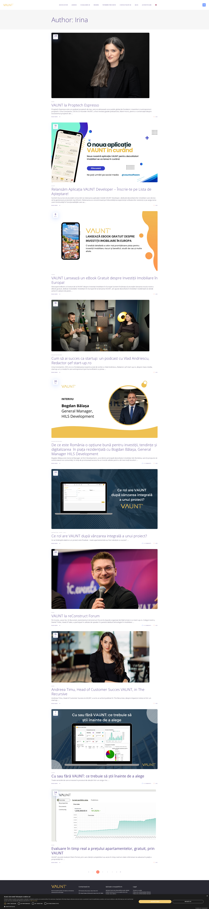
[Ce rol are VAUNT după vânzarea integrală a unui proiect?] (104, 499)
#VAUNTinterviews (56, 355)
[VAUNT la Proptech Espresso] (100, 65)
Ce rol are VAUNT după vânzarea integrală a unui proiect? (99, 535)
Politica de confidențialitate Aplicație (142, 893)
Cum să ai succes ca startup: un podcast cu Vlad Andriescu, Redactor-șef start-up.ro (100, 360)
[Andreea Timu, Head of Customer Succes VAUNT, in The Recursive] (100, 657)
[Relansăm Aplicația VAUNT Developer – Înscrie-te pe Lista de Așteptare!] (104, 152)
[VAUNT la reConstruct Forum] (104, 579)
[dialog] (104, 901)
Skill (64, 532)
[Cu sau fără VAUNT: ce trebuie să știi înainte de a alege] (104, 739)
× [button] (207, 896)
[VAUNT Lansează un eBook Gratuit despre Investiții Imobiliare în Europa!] (104, 241)
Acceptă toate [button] (155, 901)
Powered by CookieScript (201, 908)
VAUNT (53, 185)
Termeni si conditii (137, 890)
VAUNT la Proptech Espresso (75, 105)
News (52, 101)
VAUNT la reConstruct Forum (75, 615)
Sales (60, 532)
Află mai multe (33, 900)
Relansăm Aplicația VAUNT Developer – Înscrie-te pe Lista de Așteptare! (101, 191)
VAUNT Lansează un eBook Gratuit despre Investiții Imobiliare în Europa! (104, 280)
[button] (69, 906)
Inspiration (54, 532)
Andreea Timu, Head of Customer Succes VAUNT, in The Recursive (97, 691)
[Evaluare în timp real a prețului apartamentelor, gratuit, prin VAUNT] (103, 815)
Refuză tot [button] (188, 901)
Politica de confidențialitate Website (142, 892)
